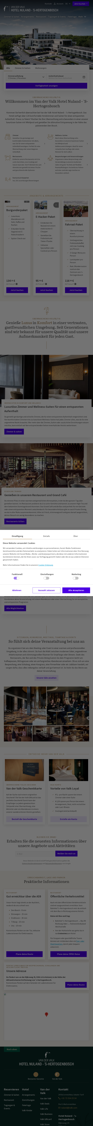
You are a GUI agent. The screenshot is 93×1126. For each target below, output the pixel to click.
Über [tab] (75, 536)
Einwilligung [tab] (17, 536)
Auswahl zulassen (46, 590)
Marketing (76, 574)
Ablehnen (16, 590)
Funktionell (17, 574)
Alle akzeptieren (76, 590)
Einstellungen (47, 574)
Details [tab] (46, 536)
